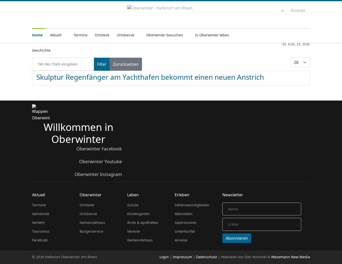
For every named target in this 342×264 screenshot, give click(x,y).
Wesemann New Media (290, 256)
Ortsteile (102, 35)
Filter (102, 64)
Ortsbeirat (125, 35)
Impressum (182, 256)
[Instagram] (268, 12)
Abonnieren (237, 238)
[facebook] (247, 12)
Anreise (181, 240)
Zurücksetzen (126, 64)
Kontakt (298, 10)
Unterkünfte (185, 231)
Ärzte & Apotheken (142, 222)
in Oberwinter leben (212, 35)
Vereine (133, 231)
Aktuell (56, 35)
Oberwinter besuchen (164, 35)
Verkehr (38, 222)
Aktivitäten (184, 213)
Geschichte (41, 50)
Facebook (40, 240)
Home (37, 35)
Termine (80, 35)
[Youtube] (258, 12)
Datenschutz (206, 256)
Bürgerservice (91, 231)
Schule (132, 205)
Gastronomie (185, 222)
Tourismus (41, 231)
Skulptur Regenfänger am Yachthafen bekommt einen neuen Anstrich (150, 77)
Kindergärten (138, 213)
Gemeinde (40, 213)
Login (164, 256)
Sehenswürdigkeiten (192, 205)
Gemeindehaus (92, 222)
